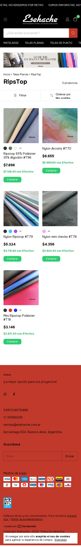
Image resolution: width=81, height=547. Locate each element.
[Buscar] (73, 33)
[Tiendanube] (20, 527)
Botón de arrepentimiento (27, 519)
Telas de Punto (61, 43)
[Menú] (5, 19)
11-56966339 (12, 417)
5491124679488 (15, 410)
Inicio (6, 74)
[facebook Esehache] (14, 394)
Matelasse (11, 43)
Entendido (61, 539)
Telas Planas (34, 43)
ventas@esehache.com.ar (21, 425)
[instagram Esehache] (4, 394)
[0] (75, 19)
